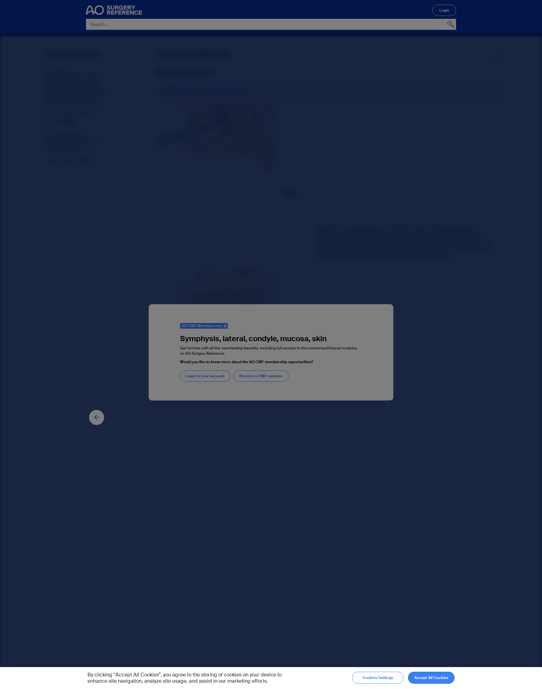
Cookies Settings (378, 677)
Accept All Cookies (431, 677)
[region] (271, 678)
